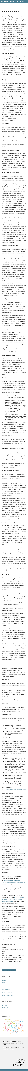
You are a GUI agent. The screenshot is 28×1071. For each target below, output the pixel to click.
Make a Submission (9, 970)
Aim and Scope (6, 989)
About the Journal (7, 992)
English (4, 980)
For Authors (5, 1007)
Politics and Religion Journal (14, 1)
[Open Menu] (1, 1)
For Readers (5, 1005)
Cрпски (4, 982)
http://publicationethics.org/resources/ (16, 789)
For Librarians (5, 1010)
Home (3, 7)
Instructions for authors (8, 995)
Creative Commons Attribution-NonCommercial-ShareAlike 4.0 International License (13, 882)
